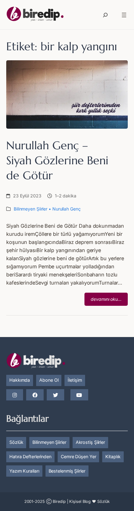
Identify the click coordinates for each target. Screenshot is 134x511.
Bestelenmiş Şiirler (67, 471)
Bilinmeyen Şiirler (30, 208)
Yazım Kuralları (24, 471)
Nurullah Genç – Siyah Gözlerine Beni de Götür (57, 160)
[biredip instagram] (14, 395)
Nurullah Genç (66, 208)
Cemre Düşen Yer (78, 456)
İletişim (75, 380)
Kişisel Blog (80, 501)
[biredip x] (55, 395)
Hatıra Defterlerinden (30, 456)
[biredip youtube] (79, 395)
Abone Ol (48, 380)
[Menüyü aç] (124, 15)
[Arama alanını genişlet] (105, 15)
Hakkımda (19, 380)
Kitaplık (112, 456)
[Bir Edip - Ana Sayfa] (35, 15)
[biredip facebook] (34, 395)
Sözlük (16, 442)
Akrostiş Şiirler (90, 442)
